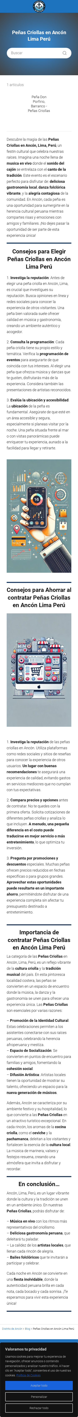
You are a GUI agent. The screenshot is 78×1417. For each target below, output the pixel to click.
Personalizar (39, 1396)
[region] (39, 1379)
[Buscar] (63, 52)
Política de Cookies (28, 1375)
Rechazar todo (39, 1408)
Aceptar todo (39, 1385)
